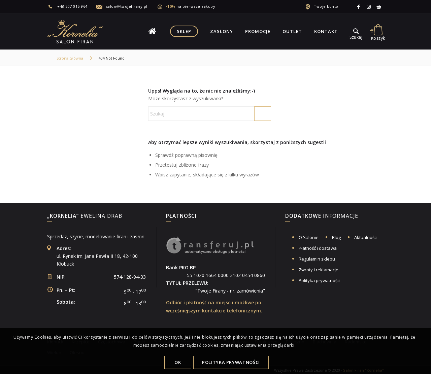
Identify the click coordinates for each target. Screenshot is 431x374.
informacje (321, 216)
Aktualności (365, 237)
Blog (336, 237)
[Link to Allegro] (379, 6)
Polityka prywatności (319, 280)
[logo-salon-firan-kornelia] (75, 31)
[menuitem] (71, 6)
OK (177, 362)
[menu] (356, 31)
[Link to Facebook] (359, 6)
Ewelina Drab (84, 216)
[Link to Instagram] (369, 6)
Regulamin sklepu (317, 259)
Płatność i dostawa (318, 248)
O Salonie (309, 237)
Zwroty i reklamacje (318, 270)
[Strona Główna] (152, 31)
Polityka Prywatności (231, 362)
